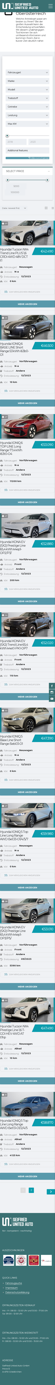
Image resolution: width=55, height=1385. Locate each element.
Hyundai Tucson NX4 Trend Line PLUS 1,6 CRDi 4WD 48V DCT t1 (14, 255)
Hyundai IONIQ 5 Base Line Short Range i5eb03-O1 (11, 740)
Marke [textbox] (11, 81)
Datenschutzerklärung (17, 1292)
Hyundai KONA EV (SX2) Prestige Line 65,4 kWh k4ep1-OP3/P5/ (13, 932)
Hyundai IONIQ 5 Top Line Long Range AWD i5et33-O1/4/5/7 (14, 835)
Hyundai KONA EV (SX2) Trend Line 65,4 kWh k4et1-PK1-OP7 (14, 644)
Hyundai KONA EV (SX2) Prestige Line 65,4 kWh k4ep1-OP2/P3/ (13, 547)
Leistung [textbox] (12, 115)
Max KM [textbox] (12, 123)
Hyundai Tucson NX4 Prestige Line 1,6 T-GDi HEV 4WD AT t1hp (14, 1031)
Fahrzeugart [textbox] (14, 72)
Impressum (11, 1287)
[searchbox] (28, 150)
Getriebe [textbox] (12, 106)
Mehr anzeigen (27, 304)
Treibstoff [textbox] (13, 98)
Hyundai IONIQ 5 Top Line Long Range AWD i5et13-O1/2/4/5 (14, 1124)
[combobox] (27, 72)
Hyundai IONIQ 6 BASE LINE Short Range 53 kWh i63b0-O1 (14, 349)
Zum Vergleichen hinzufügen (24, 292)
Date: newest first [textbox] (11, 208)
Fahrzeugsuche (13, 1283)
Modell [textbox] (11, 89)
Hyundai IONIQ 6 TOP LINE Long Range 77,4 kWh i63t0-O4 (11, 448)
